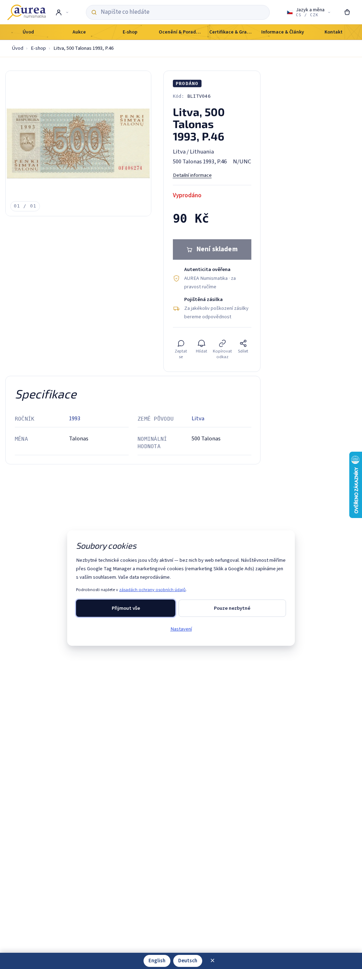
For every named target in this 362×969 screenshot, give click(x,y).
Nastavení (181, 629)
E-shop (38, 48)
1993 (74, 418)
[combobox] (182, 12)
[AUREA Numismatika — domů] (26, 12)
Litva (198, 418)
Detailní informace (192, 175)
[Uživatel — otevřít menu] (62, 12)
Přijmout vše (126, 608)
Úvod (17, 48)
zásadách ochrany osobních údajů (152, 589)
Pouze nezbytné (232, 608)
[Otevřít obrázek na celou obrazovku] (78, 143)
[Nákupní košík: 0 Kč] (347, 12)
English (156, 960)
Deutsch (187, 960)
